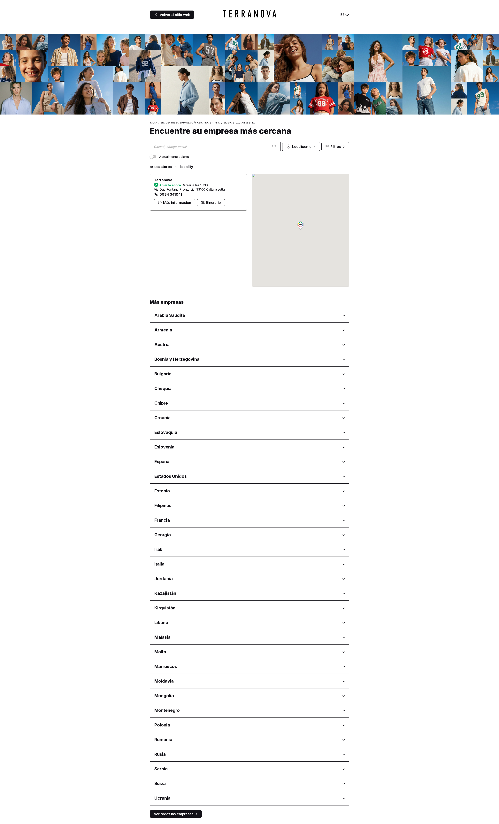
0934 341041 (170, 194)
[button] (300, 225)
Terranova (163, 180)
